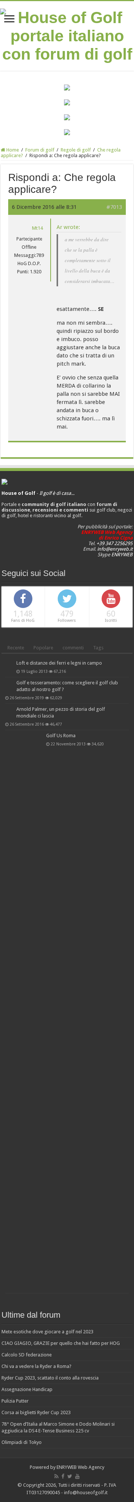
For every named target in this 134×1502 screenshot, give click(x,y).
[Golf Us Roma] (23, 1011)
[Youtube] (77, 1476)
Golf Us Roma (61, 735)
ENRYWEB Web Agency (80, 1467)
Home (12, 150)
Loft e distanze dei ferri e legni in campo (59, 663)
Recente (15, 647)
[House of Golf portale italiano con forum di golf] (67, 35)
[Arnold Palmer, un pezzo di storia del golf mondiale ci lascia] (9, 709)
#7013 (114, 207)
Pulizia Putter (15, 1401)
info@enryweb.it (115, 549)
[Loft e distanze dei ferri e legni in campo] (9, 663)
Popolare (43, 647)
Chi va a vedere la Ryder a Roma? (36, 1366)
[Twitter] (70, 1476)
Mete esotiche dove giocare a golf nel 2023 (47, 1331)
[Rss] (56, 1476)
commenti (73, 647)
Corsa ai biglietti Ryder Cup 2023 (36, 1412)
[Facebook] (63, 1476)
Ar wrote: (68, 227)
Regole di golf (76, 150)
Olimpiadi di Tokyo (21, 1442)
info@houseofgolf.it (86, 1492)
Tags (98, 647)
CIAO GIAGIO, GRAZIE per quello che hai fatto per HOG (60, 1343)
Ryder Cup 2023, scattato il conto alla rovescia (50, 1378)
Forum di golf (39, 150)
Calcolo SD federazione (26, 1355)
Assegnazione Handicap (26, 1389)
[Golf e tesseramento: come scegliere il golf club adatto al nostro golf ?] (9, 683)
